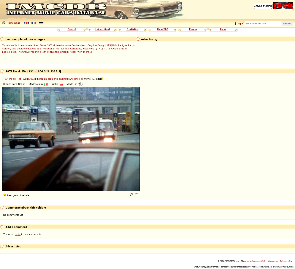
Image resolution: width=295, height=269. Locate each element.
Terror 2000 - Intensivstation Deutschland (63, 45)
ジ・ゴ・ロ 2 (103, 48)
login (18, 234)
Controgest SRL (259, 261)
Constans (75, 48)
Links (223, 29)
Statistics (132, 29)
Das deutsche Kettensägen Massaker (33, 48)
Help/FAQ (162, 29)
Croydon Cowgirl (96, 45)
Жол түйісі (89, 48)
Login (239, 23)
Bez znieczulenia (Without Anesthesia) (61, 78)
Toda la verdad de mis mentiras (20, 45)
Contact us (273, 261)
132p (24, 78)
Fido (13, 51)
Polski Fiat (15, 78)
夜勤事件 (112, 45)
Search (72, 29)
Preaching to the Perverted (44, 51)
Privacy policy (286, 261)
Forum (193, 29)
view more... (84, 51)
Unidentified (102, 29)
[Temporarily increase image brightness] (132, 194)
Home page (13, 22)
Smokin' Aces (67, 51)
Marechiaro (62, 48)
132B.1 (31, 78)
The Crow (22, 51)
